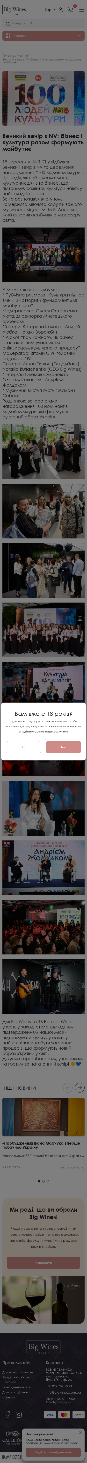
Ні (23, 747)
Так (63, 747)
